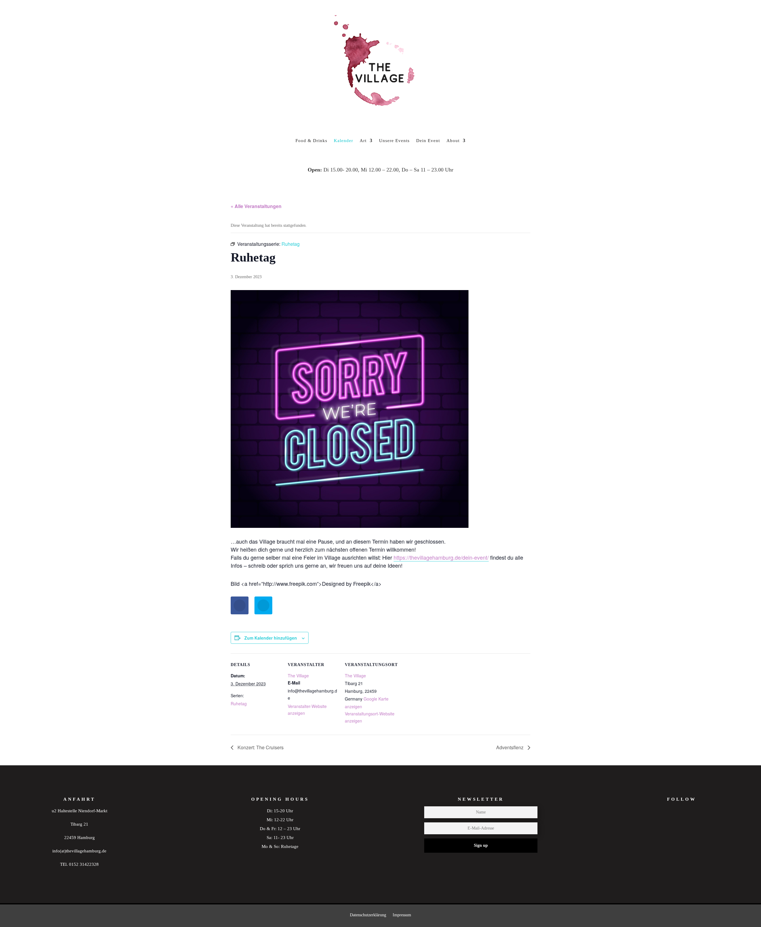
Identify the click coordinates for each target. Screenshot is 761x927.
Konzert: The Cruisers (260, 747)
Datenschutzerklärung (368, 915)
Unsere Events (394, 140)
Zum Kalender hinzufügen (270, 638)
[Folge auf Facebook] (693, 825)
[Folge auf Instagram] (670, 825)
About (453, 140)
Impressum (402, 915)
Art (363, 140)
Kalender (343, 140)
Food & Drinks (311, 140)
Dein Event (428, 140)
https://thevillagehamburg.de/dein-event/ (441, 557)
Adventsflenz (510, 747)
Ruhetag (239, 703)
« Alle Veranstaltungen (256, 206)
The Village (298, 676)
